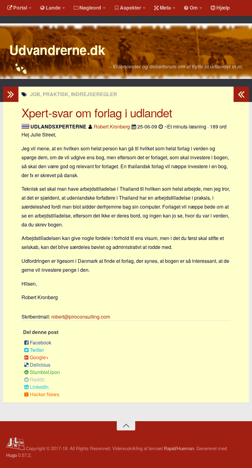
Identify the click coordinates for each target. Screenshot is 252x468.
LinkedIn (39, 386)
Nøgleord (90, 7)
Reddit (37, 379)
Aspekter (130, 7)
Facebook (40, 342)
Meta (165, 7)
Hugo (11, 455)
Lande (53, 7)
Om (194, 7)
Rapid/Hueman (179, 448)
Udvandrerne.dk (57, 49)
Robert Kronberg (112, 126)
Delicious (40, 364)
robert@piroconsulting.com (80, 316)
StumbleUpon (45, 372)
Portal (20, 7)
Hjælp (223, 7)
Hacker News (44, 394)
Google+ (39, 357)
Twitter (37, 349)
